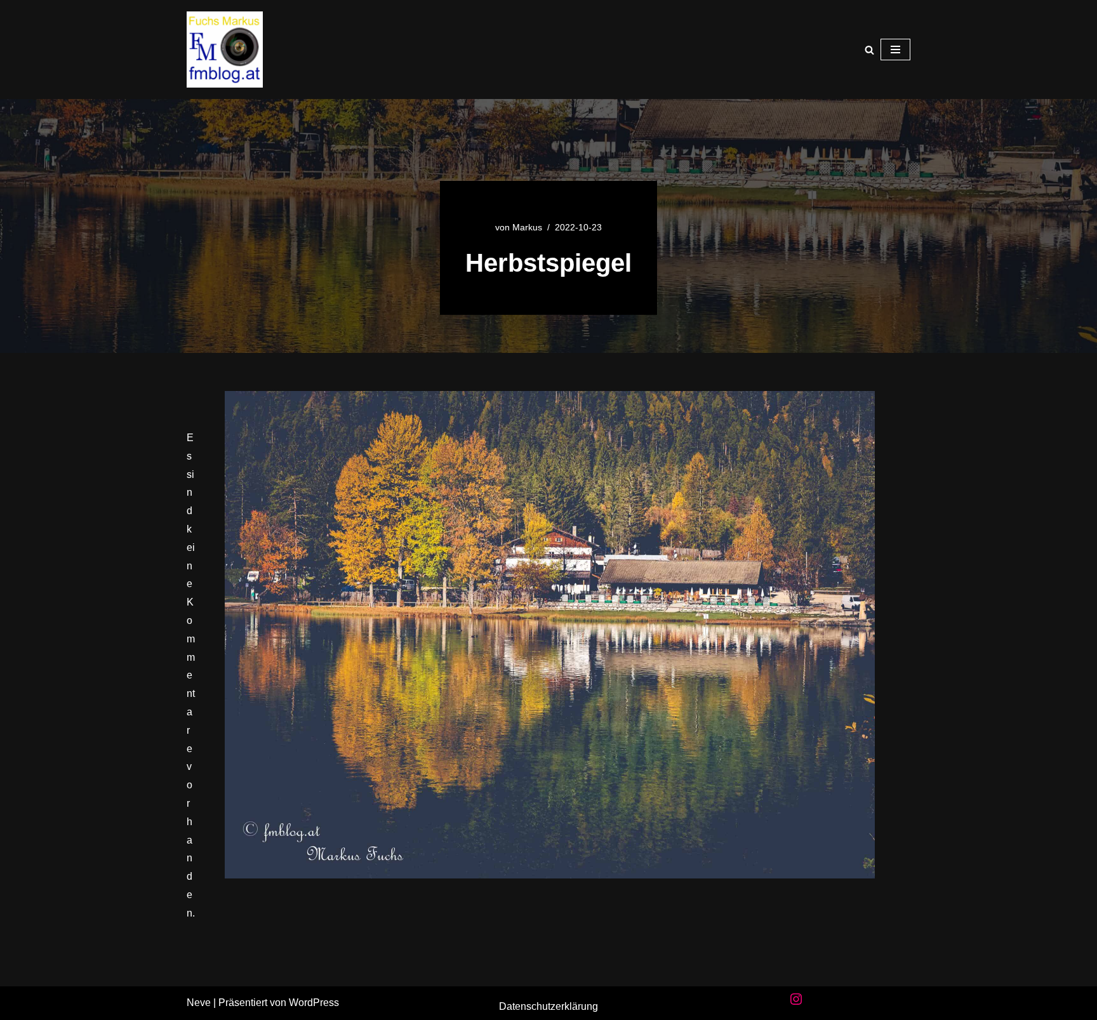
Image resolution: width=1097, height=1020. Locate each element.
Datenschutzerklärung (548, 1006)
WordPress (314, 1002)
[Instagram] (796, 999)
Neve (199, 1002)
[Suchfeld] (869, 50)
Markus (527, 227)
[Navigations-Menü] (895, 49)
